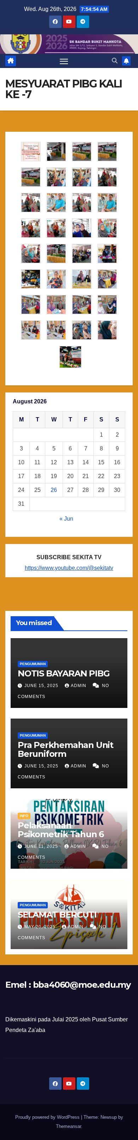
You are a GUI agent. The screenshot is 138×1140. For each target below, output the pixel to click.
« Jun (66, 519)
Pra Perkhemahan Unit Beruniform (65, 749)
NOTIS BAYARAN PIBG (63, 673)
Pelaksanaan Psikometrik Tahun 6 (61, 829)
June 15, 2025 (42, 685)
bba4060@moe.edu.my (82, 985)
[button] (114, 61)
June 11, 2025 (41, 846)
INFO (24, 816)
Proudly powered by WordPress (48, 1117)
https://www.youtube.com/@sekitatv (69, 568)
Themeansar (68, 1126)
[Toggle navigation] (64, 61)
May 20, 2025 (40, 926)
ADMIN (79, 685)
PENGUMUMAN (33, 664)
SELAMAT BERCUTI (57, 914)
